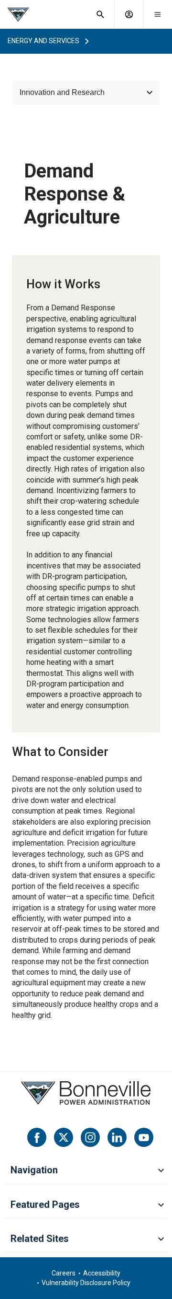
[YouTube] (143, 1137)
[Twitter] (63, 1137)
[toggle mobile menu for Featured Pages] (161, 1205)
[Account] (129, 14)
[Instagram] (90, 1137)
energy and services (43, 41)
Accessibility (101, 1273)
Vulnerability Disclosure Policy (86, 1283)
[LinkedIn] (117, 1137)
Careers (63, 1273)
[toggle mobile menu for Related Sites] (161, 1239)
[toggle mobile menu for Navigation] (161, 1170)
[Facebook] (36, 1137)
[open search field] (100, 14)
